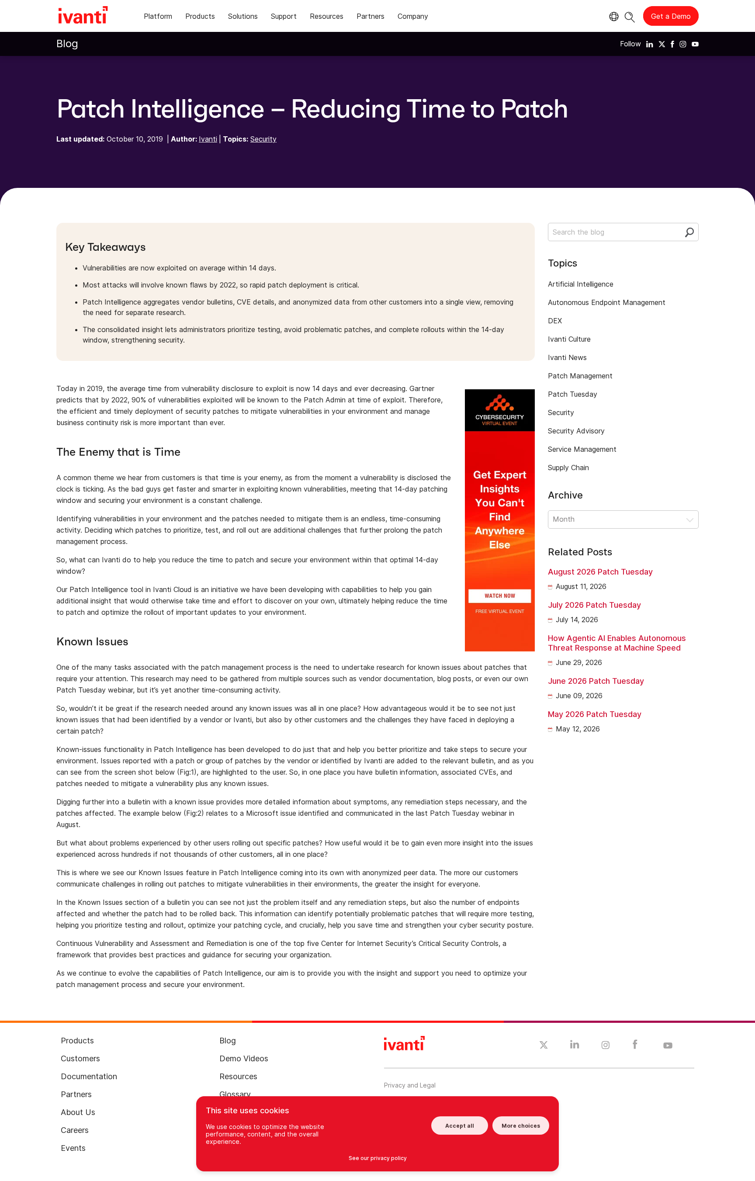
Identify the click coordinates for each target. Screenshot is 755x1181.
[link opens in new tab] (649, 44)
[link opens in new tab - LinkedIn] (574, 1046)
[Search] (630, 16)
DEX (555, 320)
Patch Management (580, 375)
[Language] (612, 16)
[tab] (158, 18)
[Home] (83, 16)
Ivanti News (567, 357)
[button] (623, 519)
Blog (67, 43)
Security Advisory (576, 430)
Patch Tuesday (572, 394)
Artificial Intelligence (580, 284)
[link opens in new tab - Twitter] (543, 1046)
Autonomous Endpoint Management (606, 302)
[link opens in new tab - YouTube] (667, 1046)
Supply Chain (568, 467)
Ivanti (208, 139)
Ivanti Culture (569, 339)
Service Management (582, 449)
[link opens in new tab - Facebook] (635, 1046)
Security (263, 139)
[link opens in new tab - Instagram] (605, 1046)
